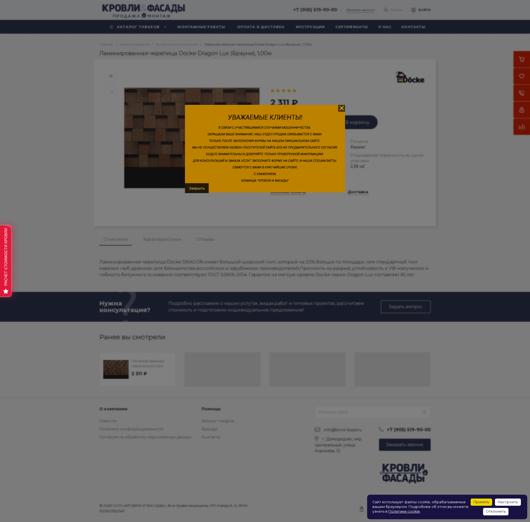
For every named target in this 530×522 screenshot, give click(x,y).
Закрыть (197, 188)
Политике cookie (404, 511)
